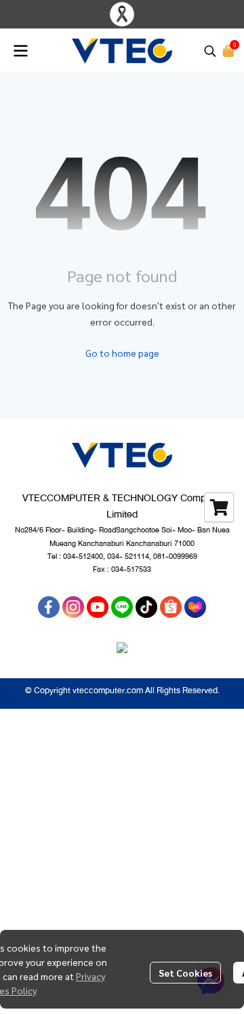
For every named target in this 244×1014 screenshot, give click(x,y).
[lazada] (195, 607)
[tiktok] (146, 607)
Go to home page (122, 353)
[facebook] (49, 607)
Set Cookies (185, 973)
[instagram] (73, 607)
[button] (210, 50)
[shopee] (171, 607)
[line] (122, 607)
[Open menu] (20, 50)
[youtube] (97, 607)
